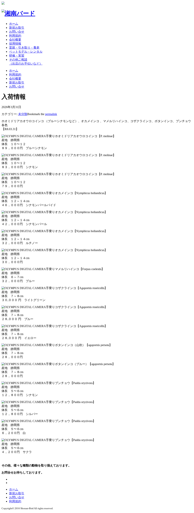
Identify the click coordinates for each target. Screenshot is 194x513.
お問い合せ (16, 31)
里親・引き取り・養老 (24, 47)
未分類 (22, 114)
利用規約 (15, 35)
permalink (51, 114)
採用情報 (15, 43)
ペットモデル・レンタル (25, 51)
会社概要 (15, 39)
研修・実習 (16, 55)
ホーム (13, 23)
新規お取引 (16, 27)
